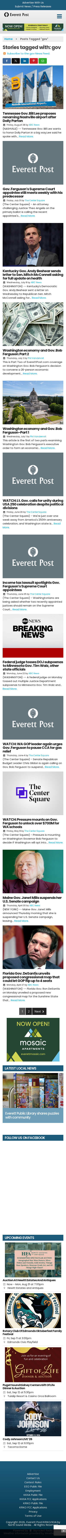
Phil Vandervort (36, 358)
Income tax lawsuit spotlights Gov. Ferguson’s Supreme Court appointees (31, 586)
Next (38, 1011)
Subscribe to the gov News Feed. (28, 53)
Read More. (26, 136)
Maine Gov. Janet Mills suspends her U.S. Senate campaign (32, 899)
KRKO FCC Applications (33, 1507)
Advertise (33, 1474)
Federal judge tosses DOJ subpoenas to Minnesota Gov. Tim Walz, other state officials (33, 666)
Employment (33, 1490)
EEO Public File (33, 1486)
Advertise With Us (33, 2)
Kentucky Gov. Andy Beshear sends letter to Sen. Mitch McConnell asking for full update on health (33, 275)
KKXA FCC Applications (33, 1499)
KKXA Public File (33, 1494)
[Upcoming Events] (33, 1259)
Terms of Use (33, 1515)
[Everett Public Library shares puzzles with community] (33, 1090)
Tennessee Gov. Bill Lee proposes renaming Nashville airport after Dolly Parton (29, 117)
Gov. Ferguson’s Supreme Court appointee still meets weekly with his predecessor (32, 193)
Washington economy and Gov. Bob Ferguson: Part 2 (32, 352)
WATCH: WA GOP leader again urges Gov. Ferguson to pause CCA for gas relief (32, 748)
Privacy (33, 1511)
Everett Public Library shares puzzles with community (32, 1115)
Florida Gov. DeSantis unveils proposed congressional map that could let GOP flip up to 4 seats (31, 977)
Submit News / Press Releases (33, 6)
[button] (59, 16)
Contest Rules (33, 1482)
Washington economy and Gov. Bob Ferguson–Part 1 (32, 430)
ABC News (34, 124)
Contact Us (33, 1478)
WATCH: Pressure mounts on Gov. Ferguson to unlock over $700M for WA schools (31, 823)
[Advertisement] (33, 27)
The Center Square (35, 200)
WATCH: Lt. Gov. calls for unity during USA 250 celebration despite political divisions (33, 504)
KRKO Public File (33, 1503)
